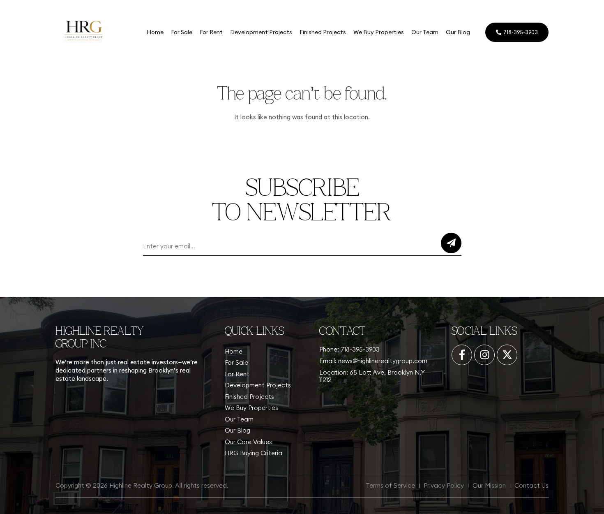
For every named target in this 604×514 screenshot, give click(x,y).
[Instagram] (484, 355)
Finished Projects (323, 32)
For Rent (211, 32)
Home (155, 32)
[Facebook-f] (462, 355)
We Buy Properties (378, 32)
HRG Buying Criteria (253, 453)
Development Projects (261, 32)
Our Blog (458, 32)
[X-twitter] (507, 355)
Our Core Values (248, 442)
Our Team (424, 32)
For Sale (181, 32)
